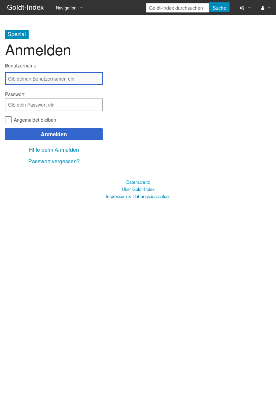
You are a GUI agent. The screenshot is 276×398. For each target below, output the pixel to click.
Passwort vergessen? (54, 161)
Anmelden (54, 134)
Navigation (66, 7)
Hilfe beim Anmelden (54, 149)
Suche (219, 7)
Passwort (15, 94)
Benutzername (20, 65)
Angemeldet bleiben (35, 119)
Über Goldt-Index (138, 189)
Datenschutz (138, 182)
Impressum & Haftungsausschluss (138, 196)
